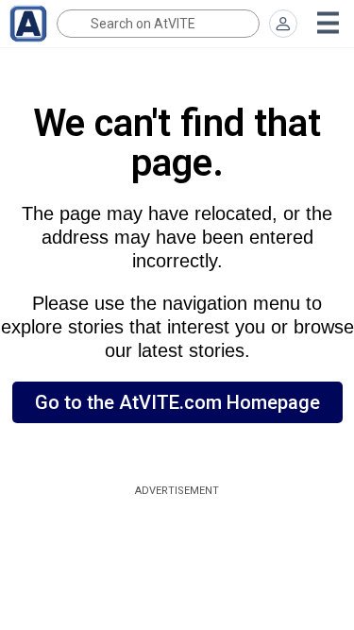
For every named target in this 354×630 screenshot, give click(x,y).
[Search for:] (158, 23)
